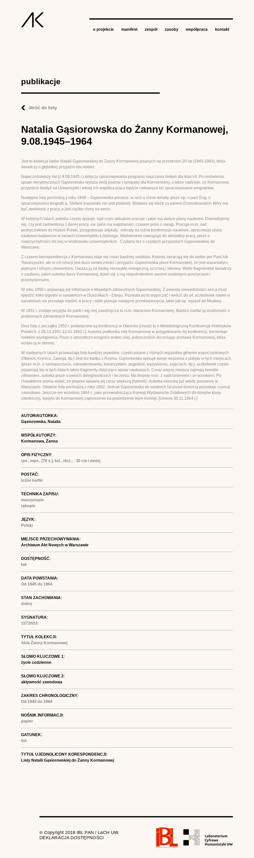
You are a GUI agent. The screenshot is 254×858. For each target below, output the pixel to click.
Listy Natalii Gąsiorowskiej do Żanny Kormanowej (67, 760)
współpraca (197, 29)
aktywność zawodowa (41, 682)
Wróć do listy (43, 107)
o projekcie (103, 29)
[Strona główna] (32, 19)
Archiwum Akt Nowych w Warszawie (55, 545)
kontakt (222, 29)
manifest (129, 29)
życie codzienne (36, 662)
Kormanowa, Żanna (39, 441)
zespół (151, 29)
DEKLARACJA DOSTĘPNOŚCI (71, 837)
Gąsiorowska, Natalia (41, 421)
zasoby (171, 29)
